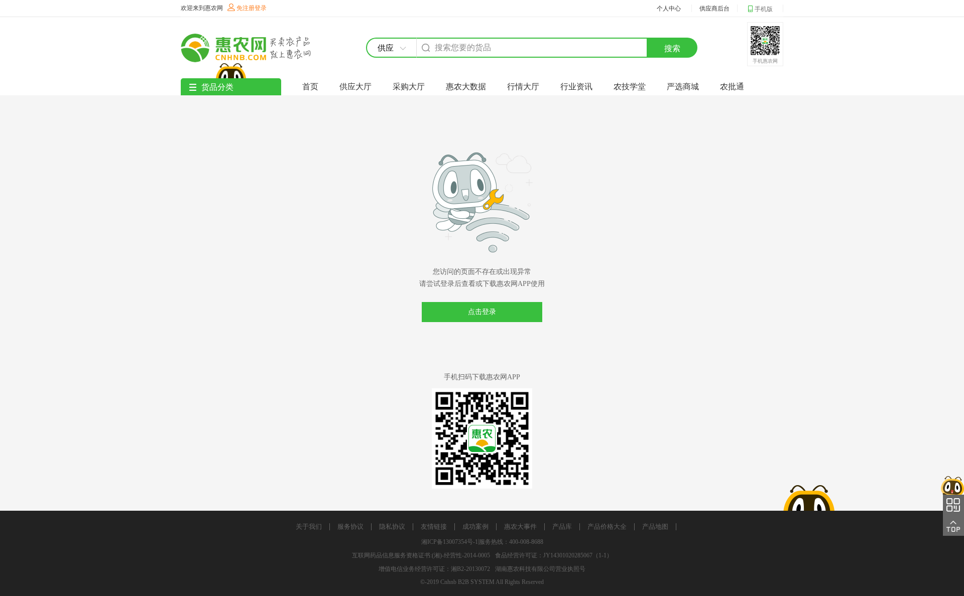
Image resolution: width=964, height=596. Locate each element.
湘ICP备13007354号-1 (449, 541)
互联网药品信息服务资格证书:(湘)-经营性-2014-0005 (421, 555)
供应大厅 (355, 86)
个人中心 (669, 8)
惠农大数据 (466, 86)
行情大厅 (523, 86)
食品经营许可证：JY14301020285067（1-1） (554, 555)
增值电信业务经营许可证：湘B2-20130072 (434, 568)
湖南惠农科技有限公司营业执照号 (540, 568)
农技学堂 (630, 86)
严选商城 (683, 86)
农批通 (732, 86)
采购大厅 (409, 86)
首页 (310, 86)
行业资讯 (576, 86)
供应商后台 (714, 8)
